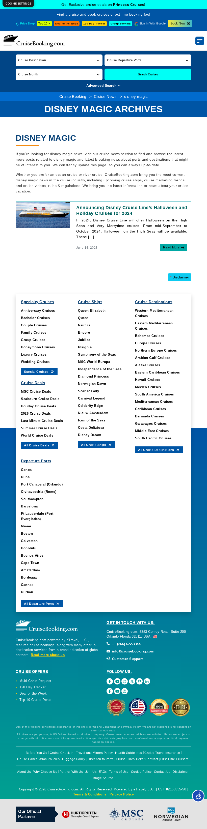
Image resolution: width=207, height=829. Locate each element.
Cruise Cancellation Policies (38, 759)
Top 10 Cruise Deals (35, 700)
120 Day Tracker (32, 687)
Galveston (29, 541)
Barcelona (29, 506)
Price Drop (27, 23)
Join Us (91, 772)
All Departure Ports (39, 604)
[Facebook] (110, 681)
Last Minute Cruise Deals (42, 421)
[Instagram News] (124, 691)
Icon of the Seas (91, 420)
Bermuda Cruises (149, 416)
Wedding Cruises (35, 362)
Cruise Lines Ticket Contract (137, 759)
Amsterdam (30, 570)
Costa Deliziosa (91, 428)
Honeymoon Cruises (38, 347)
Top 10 (43, 23)
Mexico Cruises (148, 387)
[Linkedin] (147, 681)
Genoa (26, 470)
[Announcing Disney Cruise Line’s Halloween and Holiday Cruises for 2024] (43, 214)
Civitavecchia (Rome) (38, 492)
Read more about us (48, 655)
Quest (83, 318)
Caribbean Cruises (150, 409)
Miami (26, 526)
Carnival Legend (92, 398)
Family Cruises (33, 332)
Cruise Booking (72, 96)
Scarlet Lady (88, 391)
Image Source (103, 778)
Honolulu (28, 548)
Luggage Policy (73, 759)
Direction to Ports (100, 759)
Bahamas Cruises (149, 336)
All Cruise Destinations (156, 450)
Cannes (27, 585)
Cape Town (30, 563)
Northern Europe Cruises (156, 350)
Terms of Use (118, 772)
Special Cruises (36, 372)
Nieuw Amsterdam (93, 413)
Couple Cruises (34, 325)
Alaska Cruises (147, 365)
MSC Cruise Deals (36, 391)
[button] (59, 60)
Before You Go (36, 753)
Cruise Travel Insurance (162, 753)
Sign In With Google (152, 23)
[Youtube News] (117, 691)
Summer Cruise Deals (39, 428)
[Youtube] (117, 681)
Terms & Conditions (90, 794)
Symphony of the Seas (97, 354)
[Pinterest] (139, 681)
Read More (171, 247)
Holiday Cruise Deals (38, 406)
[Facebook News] (110, 691)
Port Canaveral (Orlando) (42, 484)
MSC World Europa (94, 362)
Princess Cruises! (129, 5)
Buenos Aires (32, 555)
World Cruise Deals (37, 435)
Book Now (178, 23)
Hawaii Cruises (147, 380)
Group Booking (121, 23)
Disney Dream (89, 435)
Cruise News (105, 96)
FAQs (103, 772)
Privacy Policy (122, 794)
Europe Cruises (148, 343)
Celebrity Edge (90, 406)
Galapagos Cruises (151, 423)
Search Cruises (148, 74)
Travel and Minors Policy (94, 753)
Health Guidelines (128, 753)
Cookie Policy (141, 772)
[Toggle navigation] (199, 41)
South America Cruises (154, 394)
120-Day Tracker (94, 23)
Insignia (85, 347)
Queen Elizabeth (92, 310)
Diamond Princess (93, 376)
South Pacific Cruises (153, 438)
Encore (84, 332)
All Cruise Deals (37, 445)
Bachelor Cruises (35, 318)
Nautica (84, 325)
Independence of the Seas (99, 369)
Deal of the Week (66, 23)
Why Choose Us (45, 772)
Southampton (32, 499)
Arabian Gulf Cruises (152, 358)
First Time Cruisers (174, 759)
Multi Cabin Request (35, 681)
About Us (24, 772)
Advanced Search (102, 85)
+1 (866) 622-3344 (126, 644)
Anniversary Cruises (38, 310)
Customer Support (127, 659)
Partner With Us (71, 772)
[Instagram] (124, 681)
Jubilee (84, 340)
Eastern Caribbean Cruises (157, 372)
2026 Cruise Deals (36, 413)
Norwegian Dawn (92, 384)
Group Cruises (33, 340)
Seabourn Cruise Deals (40, 399)
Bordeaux (29, 577)
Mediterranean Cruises (154, 402)
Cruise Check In (62, 753)
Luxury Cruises (33, 354)
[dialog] (18, 3)
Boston (27, 533)
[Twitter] (132, 681)
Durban (27, 592)
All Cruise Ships (94, 445)
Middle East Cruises (152, 431)
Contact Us (162, 772)
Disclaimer (179, 277)
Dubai (26, 477)
